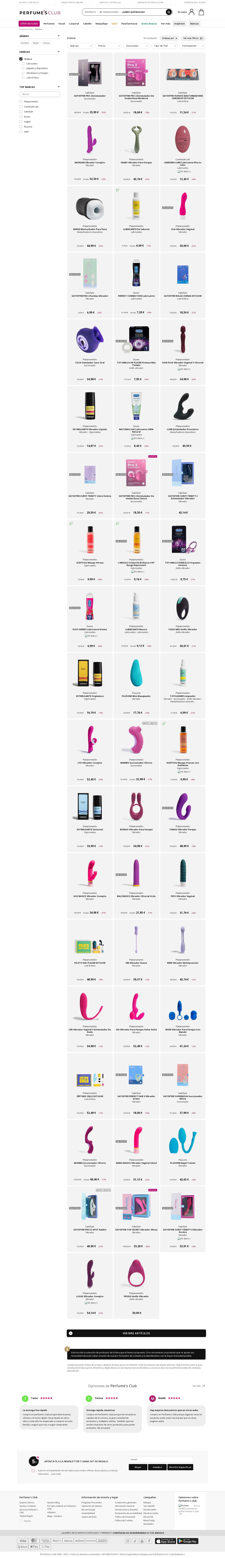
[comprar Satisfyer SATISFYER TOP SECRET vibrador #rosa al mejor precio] (136, 1209)
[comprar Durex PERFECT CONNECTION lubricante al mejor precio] (136, 275)
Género (24, 36)
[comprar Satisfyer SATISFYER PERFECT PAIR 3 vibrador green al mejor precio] (136, 1076)
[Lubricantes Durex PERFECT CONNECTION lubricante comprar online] (136, 306)
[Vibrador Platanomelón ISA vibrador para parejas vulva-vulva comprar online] (136, 1040)
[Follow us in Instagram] (128, 1541)
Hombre (25, 42)
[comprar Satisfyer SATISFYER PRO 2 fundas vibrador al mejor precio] (90, 275)
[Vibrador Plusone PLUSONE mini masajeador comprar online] (136, 706)
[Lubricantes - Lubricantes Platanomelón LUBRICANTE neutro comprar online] (136, 640)
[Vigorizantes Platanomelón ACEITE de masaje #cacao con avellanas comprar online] (182, 773)
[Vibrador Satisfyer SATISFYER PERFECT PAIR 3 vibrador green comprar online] (136, 1107)
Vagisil (27, 121)
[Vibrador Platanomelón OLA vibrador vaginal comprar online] (182, 240)
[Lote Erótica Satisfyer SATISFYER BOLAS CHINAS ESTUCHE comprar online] (182, 306)
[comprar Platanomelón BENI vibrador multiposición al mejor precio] (183, 942)
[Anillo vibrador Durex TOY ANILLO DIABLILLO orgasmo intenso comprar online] (182, 573)
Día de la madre (150, 1513)
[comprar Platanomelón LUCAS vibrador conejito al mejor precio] (90, 1276)
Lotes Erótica (32, 77)
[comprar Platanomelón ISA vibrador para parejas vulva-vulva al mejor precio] (136, 1009)
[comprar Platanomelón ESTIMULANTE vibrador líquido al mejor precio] (90, 409)
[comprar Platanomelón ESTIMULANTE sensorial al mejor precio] (90, 809)
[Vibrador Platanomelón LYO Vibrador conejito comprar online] (90, 773)
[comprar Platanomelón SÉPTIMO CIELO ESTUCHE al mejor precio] (90, 1076)
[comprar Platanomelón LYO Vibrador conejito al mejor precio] (90, 742)
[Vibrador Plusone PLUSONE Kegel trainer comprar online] (182, 1173)
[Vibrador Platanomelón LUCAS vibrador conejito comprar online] (90, 1307)
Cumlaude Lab (31, 106)
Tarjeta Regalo (26, 1516)
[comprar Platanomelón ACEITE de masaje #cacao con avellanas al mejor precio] (183, 742)
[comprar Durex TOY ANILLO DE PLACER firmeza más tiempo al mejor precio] (136, 342)
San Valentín (149, 1506)
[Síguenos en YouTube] (142, 1541)
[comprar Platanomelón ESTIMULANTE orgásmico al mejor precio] (90, 676)
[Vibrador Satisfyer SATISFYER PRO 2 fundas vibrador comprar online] (90, 306)
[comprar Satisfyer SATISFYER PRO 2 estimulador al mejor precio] (90, 75)
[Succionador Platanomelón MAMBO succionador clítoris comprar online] (136, 773)
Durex (27, 116)
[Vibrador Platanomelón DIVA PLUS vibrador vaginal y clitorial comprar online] (182, 373)
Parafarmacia (129, 23)
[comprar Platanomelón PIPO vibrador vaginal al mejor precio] (183, 876)
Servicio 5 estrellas (109, 2)
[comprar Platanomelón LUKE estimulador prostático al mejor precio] (183, 409)
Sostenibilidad (88, 1513)
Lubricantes (31, 63)
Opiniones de (112, 1386)
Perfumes (49, 23)
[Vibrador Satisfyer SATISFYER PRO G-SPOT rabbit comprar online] (90, 1240)
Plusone (28, 126)
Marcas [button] (74, 45)
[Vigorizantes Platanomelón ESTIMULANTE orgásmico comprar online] (90, 706)
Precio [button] (101, 45)
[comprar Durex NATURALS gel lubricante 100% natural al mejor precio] (136, 409)
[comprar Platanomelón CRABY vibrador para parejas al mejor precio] (136, 142)
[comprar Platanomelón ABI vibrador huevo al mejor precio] (136, 942)
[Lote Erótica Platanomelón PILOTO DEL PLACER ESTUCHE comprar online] (90, 973)
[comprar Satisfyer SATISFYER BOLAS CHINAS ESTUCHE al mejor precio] (183, 275)
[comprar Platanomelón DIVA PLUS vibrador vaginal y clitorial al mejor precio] (183, 342)
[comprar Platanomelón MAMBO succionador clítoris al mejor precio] (136, 742)
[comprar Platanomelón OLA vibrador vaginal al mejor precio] (183, 209)
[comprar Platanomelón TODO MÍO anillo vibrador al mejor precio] (183, 609)
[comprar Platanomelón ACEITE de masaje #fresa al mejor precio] (90, 542)
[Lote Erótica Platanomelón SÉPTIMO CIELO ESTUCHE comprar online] (90, 1107)
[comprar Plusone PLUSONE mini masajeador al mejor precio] (136, 676)
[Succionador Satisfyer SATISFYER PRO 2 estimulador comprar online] (90, 106)
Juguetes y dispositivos (37, 68)
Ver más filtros (191, 38)
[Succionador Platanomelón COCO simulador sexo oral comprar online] (90, 373)
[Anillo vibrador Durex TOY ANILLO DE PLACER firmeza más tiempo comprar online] (136, 373)
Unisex (46, 42)
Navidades (148, 1524)
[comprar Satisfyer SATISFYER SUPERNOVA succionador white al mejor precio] (183, 1076)
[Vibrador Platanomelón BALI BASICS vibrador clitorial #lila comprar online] (136, 906)
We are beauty (88, 1509)
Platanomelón (31, 101)
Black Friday (149, 1520)
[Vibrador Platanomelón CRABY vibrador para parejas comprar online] (136, 173)
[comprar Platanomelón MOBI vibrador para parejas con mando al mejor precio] (183, 1009)
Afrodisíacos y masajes (37, 73)
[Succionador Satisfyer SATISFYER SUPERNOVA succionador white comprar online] (182, 1107)
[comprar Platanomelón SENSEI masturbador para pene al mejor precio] (90, 209)
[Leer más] (56, 1473)
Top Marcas (27, 87)
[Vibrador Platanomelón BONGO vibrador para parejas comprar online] (136, 840)
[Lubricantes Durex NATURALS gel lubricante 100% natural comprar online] (136, 440)
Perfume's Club (26, 29)
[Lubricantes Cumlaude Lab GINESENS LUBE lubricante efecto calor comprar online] (182, 173)
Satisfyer (28, 111)
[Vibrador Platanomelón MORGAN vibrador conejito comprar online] (90, 173)
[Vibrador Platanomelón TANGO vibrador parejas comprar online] (182, 840)
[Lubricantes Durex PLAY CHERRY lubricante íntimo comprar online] (90, 640)
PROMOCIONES (110, 12)
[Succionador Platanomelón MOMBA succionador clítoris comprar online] (90, 1173)
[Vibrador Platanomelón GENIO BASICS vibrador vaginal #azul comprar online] (136, 1173)
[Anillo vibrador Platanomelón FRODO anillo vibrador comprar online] (136, 1307)
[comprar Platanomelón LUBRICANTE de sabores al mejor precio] (136, 209)
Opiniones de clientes (92, 1506)
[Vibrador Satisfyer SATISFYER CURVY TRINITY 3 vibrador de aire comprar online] (182, 1240)
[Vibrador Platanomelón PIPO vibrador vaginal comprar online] (182, 906)
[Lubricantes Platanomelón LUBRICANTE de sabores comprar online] (136, 240)
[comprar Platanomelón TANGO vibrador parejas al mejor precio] (183, 809)
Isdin (26, 131)
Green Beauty (149, 23)
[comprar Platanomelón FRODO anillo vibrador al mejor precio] (136, 1276)
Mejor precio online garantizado (72, 4)
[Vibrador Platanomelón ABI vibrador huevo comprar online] (136, 973)
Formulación (189, 45)
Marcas (194, 23)
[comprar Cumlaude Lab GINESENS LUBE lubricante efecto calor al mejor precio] (183, 142)
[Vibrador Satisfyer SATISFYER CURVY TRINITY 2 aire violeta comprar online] (90, 506)
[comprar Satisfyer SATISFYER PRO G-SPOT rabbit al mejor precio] (90, 1209)
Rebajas (147, 1502)
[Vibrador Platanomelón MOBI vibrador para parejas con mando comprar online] (182, 1040)
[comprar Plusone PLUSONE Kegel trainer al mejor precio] (183, 1142)
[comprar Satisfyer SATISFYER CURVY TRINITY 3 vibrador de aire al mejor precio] (183, 1209)
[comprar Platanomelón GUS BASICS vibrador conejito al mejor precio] (90, 876)
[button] (30, 1521)
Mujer (36, 42)
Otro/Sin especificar (180, 1467)
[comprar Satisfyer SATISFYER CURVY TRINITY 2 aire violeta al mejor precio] (90, 475)
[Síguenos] (149, 1541)
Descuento (132, 45)
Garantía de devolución (150, 2)
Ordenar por (168, 38)
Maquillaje (102, 23)
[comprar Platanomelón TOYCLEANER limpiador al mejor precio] (183, 676)
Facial (61, 23)
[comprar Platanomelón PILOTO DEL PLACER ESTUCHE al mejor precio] (90, 942)
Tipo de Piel (161, 45)
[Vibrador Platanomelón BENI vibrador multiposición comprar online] (182, 973)
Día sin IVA (148, 1516)
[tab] (80, 46)
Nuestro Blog (53, 1502)
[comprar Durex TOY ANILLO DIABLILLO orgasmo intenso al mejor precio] (183, 542)
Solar (114, 23)
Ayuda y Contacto (29, 2)
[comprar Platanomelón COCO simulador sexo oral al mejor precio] (90, 342)
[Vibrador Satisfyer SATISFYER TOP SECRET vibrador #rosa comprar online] (136, 1240)
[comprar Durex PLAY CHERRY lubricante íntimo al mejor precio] (90, 609)
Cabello (87, 23)
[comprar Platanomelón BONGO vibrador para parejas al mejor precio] (136, 809)
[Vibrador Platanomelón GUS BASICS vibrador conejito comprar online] (90, 906)
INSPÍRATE (90, 12)
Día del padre (149, 1509)
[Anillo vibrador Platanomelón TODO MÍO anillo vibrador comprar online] (182, 640)
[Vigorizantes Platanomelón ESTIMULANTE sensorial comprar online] (90, 840)
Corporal (74, 23)
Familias (24, 51)
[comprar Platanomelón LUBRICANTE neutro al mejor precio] (136, 609)
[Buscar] (169, 12)
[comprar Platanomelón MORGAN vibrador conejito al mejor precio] (90, 142)
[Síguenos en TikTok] (135, 1541)
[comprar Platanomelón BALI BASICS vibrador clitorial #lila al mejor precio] (136, 876)
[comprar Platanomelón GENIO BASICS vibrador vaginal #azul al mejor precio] (136, 1142)
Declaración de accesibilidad (128, 1513)
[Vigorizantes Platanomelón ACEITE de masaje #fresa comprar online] (90, 573)
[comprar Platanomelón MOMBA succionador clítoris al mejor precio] (90, 1142)
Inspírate (179, 23)
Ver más (197, 1385)
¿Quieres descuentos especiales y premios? (112, 1532)
